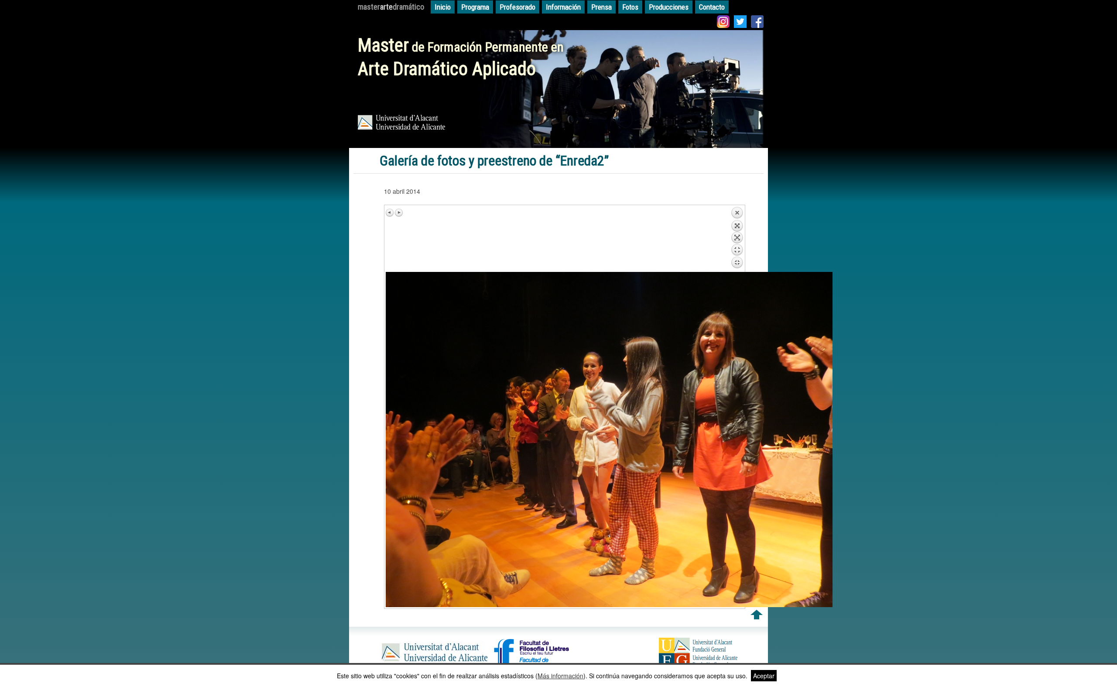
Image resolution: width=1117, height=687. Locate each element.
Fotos (630, 7)
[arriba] (756, 616)
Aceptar (763, 675)
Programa (475, 7)
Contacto (712, 7)
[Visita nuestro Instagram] (723, 22)
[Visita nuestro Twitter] (740, 22)
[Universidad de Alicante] (433, 662)
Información (563, 7)
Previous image (390, 212)
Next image (398, 212)
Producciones (669, 7)
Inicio (443, 7)
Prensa (601, 7)
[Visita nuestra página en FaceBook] (757, 22)
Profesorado (517, 7)
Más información (560, 675)
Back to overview (737, 239)
